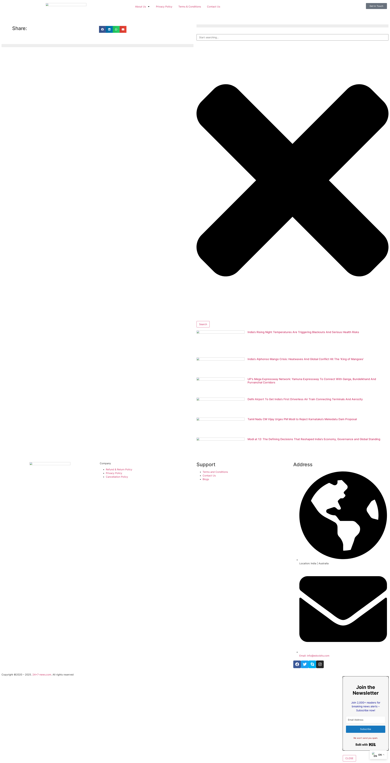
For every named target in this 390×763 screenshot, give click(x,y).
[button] (102, 29)
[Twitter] (304, 664)
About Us (140, 6)
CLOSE (349, 758)
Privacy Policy (164, 6)
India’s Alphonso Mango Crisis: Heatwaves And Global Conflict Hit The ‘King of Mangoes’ (306, 359)
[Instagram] (320, 664)
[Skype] (312, 664)
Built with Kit (366, 744)
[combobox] (292, 37)
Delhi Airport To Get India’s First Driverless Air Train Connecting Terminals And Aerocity (305, 399)
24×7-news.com (41, 674)
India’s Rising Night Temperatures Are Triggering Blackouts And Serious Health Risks (303, 332)
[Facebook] (297, 664)
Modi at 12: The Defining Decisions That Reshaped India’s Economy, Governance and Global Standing (314, 439)
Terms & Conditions (189, 6)
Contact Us (213, 6)
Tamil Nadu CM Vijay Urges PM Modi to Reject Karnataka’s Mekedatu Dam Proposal (302, 419)
